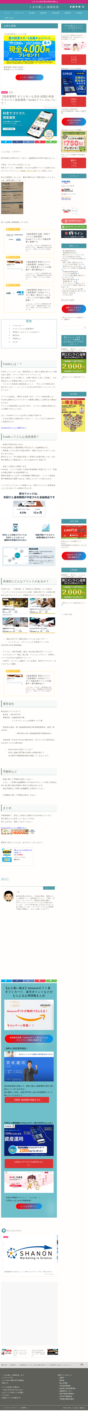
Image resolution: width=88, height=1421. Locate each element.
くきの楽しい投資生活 (44, 6)
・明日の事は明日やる (69, 279)
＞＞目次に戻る (66, 614)
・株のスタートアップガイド (71, 255)
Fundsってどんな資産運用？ (24, 329)
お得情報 (79, 13)
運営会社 (16, 335)
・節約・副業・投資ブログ (70, 262)
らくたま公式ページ (29, 1206)
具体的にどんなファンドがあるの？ (26, 332)
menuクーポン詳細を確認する (74, 556)
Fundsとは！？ (18, 325)
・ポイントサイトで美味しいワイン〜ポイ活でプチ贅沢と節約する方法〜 (73, 285)
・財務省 (61, 1380)
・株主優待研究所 (67, 251)
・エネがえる (66, 295)
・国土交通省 (63, 1383)
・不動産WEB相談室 (68, 272)
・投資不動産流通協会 (66, 1393)
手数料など (17, 339)
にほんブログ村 (66, 186)
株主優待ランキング (67, 194)
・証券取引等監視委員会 (67, 1388)
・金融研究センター (65, 1391)
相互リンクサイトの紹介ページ (74, 309)
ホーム (7, 13)
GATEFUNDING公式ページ (74, 121)
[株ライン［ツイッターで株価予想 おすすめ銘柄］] (74, 234)
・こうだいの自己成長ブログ (71, 264)
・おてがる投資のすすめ (70, 256)
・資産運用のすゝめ (68, 281)
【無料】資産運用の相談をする (26, 1100)
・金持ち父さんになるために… (72, 266)
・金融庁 (61, 1378)
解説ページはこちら (74, 163)
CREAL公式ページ (74, 101)
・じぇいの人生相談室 (69, 273)
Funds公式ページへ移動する (13, 428)
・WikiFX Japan (67, 293)
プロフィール (19, 13)
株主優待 (32, 13)
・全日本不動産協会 (65, 1396)
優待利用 (43, 13)
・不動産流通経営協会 (66, 1399)
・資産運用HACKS (68, 253)
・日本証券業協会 (64, 1386)
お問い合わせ (9, 18)
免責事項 (23, 1407)
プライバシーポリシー (11, 1407)
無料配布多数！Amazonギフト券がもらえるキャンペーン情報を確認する (29, 1039)
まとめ (15, 342)
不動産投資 (55, 13)
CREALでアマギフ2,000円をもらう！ (29, 1163)
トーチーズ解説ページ (29, 77)
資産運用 (68, 13)
